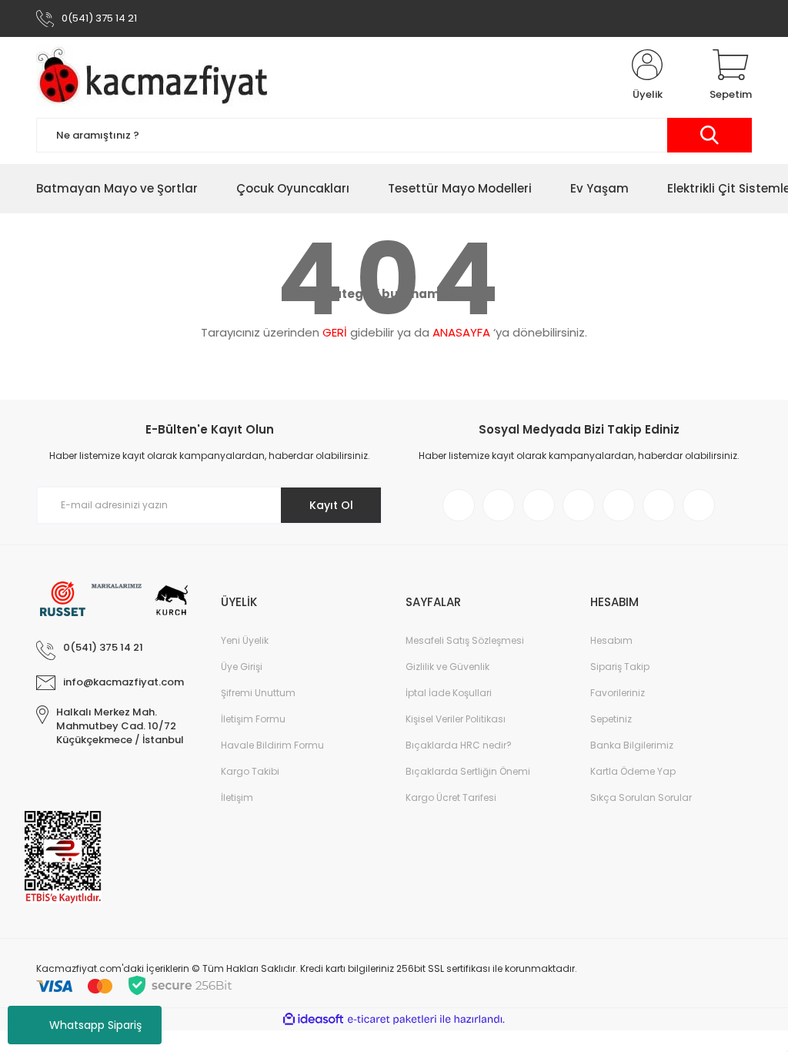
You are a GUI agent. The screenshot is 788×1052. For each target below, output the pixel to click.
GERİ (334, 332)
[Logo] (157, 75)
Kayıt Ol (331, 505)
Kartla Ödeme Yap (633, 771)
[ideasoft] (313, 1019)
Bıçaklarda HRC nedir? (459, 745)
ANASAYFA (461, 332)
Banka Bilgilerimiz (631, 745)
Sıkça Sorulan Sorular (641, 797)
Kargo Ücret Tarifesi (451, 797)
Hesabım (611, 640)
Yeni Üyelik (245, 640)
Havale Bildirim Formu (272, 745)
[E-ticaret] (392, 1020)
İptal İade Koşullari (449, 692)
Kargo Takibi (250, 771)
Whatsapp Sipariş (95, 1025)
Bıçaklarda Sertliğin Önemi (468, 771)
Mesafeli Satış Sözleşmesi (465, 640)
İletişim (237, 797)
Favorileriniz (617, 692)
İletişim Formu (253, 718)
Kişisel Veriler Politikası (456, 718)
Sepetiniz (611, 718)
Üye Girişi (241, 666)
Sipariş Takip (619, 666)
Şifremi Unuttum (258, 692)
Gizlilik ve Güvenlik (447, 666)
